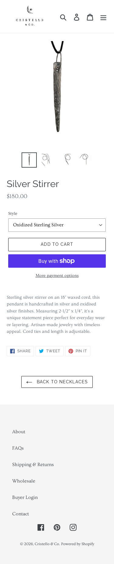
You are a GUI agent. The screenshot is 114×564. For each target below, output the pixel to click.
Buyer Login (25, 497)
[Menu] (103, 16)
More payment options (57, 275)
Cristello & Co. (47, 544)
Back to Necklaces (61, 381)
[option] (29, 160)
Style (12, 213)
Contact (20, 514)
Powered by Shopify (77, 544)
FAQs (18, 448)
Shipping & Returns (33, 464)
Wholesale (23, 481)
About (18, 431)
